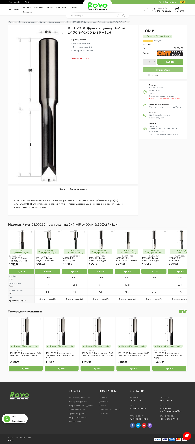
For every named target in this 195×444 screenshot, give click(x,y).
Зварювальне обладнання (81, 405)
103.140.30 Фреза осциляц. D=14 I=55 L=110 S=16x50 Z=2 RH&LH (25, 354)
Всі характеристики (80, 58)
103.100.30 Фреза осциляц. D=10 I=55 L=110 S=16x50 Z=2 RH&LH (168, 355)
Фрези (42, 22)
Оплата (49, 7)
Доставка (38, 7)
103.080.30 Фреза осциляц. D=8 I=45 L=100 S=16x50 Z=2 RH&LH (97, 354)
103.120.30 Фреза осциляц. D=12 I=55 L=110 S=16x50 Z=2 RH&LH (133, 354)
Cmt (68, 22)
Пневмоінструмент (77, 409)
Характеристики (78, 189)
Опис (62, 189)
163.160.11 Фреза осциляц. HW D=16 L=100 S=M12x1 (45, 260)
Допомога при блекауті (79, 397)
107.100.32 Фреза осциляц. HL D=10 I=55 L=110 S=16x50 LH (127, 260)
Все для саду (75, 421)
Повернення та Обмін (66, 7)
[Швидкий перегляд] (32, 232)
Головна (27, 7)
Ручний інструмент (77, 413)
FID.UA (11, 440)
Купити (170, 61)
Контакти (27, 12)
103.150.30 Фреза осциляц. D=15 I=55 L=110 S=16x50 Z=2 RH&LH (60, 355)
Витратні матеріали (27, 22)
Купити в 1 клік (163, 70)
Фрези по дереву (55, 22)
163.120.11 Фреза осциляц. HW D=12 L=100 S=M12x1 (71, 260)
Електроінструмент (78, 401)
